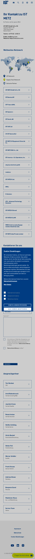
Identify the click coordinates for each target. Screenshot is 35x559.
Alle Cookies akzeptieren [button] (17, 309)
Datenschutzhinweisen (10, 281)
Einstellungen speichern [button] (17, 305)
